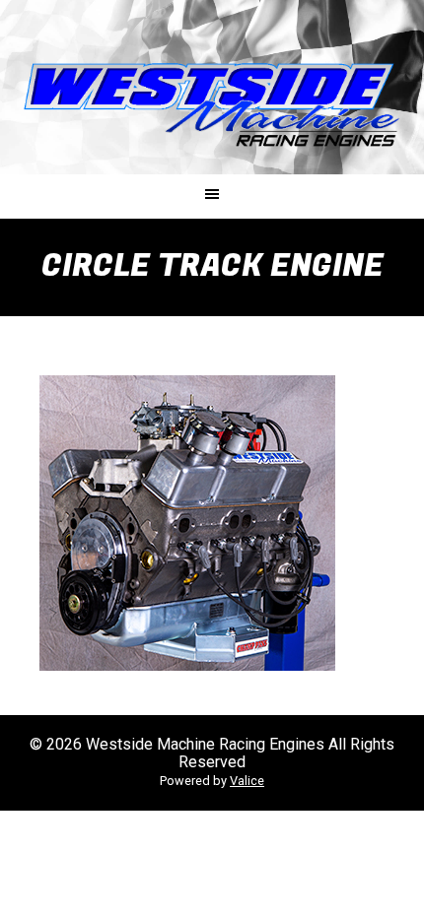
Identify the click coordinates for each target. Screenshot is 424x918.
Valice (247, 780)
